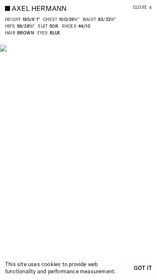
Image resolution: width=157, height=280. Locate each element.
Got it (143, 268)
